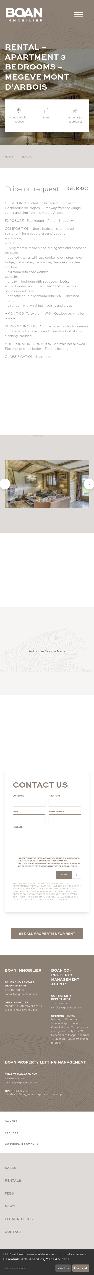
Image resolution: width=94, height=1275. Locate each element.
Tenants (11, 1132)
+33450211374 (60, 1003)
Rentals (13, 1180)
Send (64, 874)
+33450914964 (15, 1078)
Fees (9, 1193)
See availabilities (30, 380)
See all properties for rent (47, 933)
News (10, 1206)
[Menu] (78, 14)
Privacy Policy (32, 899)
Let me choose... (15, 1268)
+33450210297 (15, 990)
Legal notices (19, 1218)
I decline (63, 1268)
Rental (26, 156)
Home (9, 156)
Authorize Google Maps (47, 651)
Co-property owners (21, 1143)
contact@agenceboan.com (38, 894)
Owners (11, 1121)
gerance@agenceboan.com (22, 1082)
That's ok (80, 1268)
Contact (13, 1231)
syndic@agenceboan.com (67, 1007)
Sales (10, 1167)
